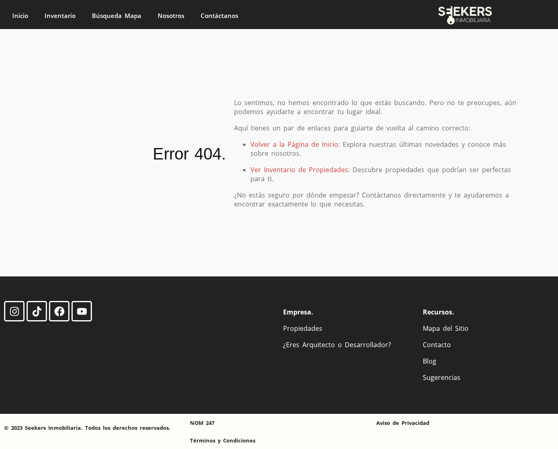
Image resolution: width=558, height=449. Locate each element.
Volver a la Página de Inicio (294, 144)
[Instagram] (14, 311)
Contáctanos (219, 15)
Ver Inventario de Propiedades (299, 169)
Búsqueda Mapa (116, 15)
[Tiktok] (37, 311)
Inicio (20, 15)
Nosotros (171, 15)
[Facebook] (59, 311)
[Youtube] (81, 311)
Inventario (60, 15)
